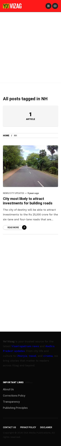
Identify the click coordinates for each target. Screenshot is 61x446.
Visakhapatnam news (25, 346)
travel (32, 355)
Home (6, 135)
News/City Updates (13, 193)
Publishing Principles (15, 408)
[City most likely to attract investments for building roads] (30, 166)
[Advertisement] (30, 51)
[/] (48, 6)
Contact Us (9, 427)
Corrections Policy (14, 396)
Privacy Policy (28, 427)
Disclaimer (46, 427)
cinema (48, 355)
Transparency (11, 402)
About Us (8, 389)
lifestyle (22, 355)
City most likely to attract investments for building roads (27, 201)
